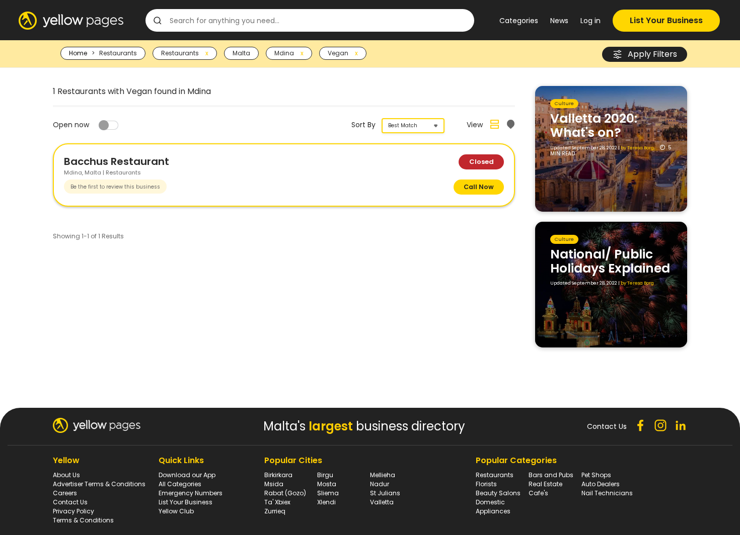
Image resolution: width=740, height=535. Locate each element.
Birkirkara (278, 475)
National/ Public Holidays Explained (610, 261)
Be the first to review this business (115, 187)
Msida (273, 484)
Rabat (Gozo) (285, 493)
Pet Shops (596, 475)
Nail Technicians (607, 493)
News (559, 21)
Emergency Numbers (191, 493)
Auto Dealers (600, 484)
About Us (66, 475)
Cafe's (538, 493)
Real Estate (545, 484)
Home (78, 53)
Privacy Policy (73, 511)
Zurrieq (274, 511)
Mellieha (382, 475)
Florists (486, 484)
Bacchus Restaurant (116, 161)
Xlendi (326, 502)
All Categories (180, 484)
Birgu (325, 475)
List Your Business (666, 20)
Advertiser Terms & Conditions (99, 484)
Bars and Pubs (551, 475)
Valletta (382, 502)
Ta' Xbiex (277, 502)
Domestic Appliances (493, 506)
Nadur (379, 484)
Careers (65, 493)
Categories (518, 21)
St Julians (385, 493)
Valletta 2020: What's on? (593, 125)
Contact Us (70, 502)
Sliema (328, 493)
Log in (590, 21)
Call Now (479, 187)
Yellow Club (176, 511)
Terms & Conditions (83, 520)
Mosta (326, 484)
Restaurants (494, 475)
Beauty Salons (498, 493)
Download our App (187, 475)
